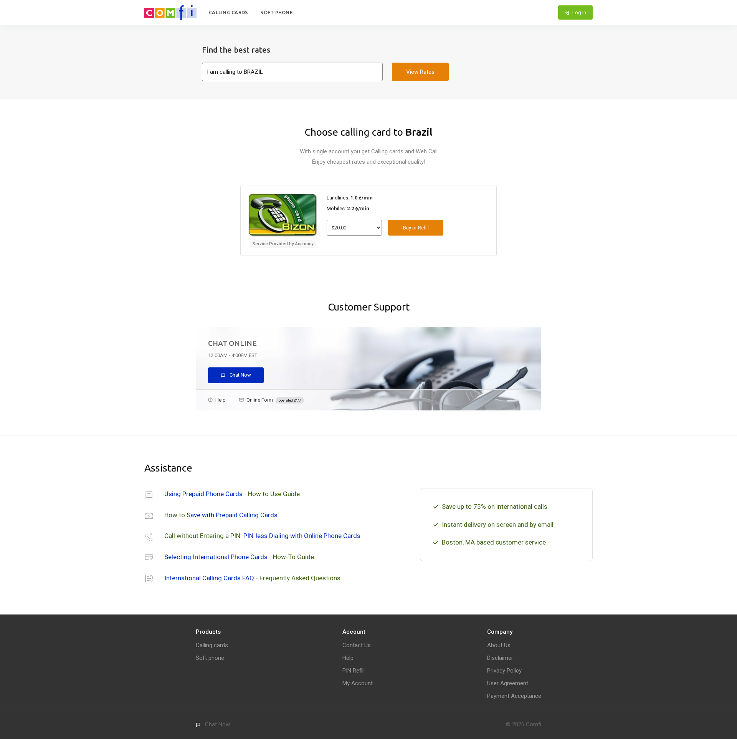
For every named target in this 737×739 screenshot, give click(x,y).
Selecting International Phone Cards (216, 557)
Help (220, 400)
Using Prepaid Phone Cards (203, 494)
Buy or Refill (416, 228)
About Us (499, 645)
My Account (357, 683)
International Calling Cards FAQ (209, 578)
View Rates (420, 71)
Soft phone (276, 12)
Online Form (273, 400)
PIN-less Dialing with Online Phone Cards (301, 536)
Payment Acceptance (514, 696)
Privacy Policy (504, 670)
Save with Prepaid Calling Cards (232, 515)
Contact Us (356, 645)
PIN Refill (353, 670)
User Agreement (507, 683)
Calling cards (228, 12)
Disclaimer (500, 657)
